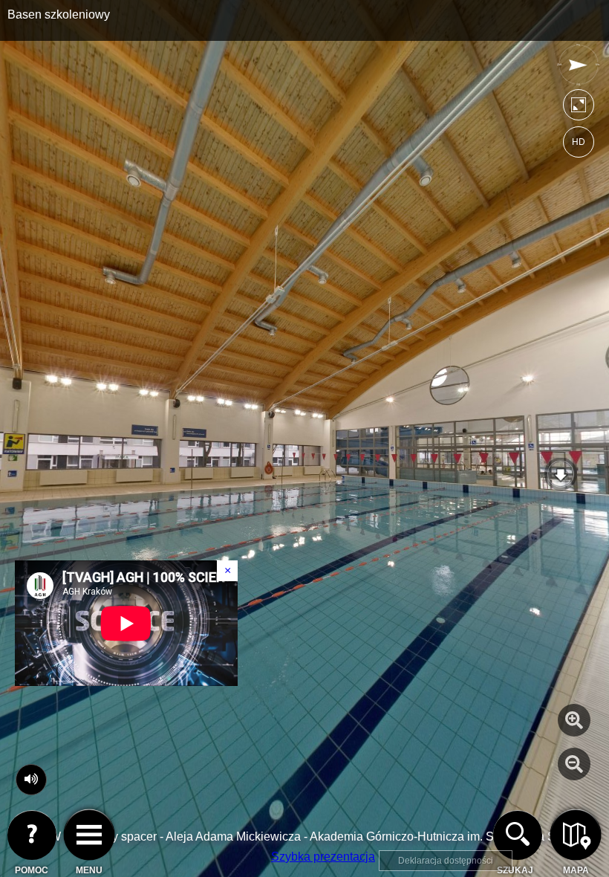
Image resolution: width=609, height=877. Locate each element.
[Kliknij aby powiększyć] (574, 720)
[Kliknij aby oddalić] (574, 764)
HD (578, 142)
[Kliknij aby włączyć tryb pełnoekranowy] (578, 108)
